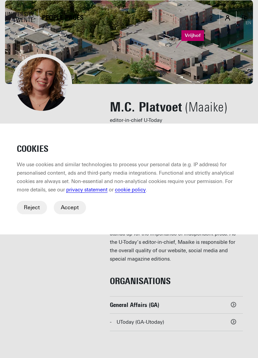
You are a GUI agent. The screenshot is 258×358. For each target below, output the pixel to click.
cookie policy (130, 190)
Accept (70, 207)
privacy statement (87, 190)
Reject (32, 207)
